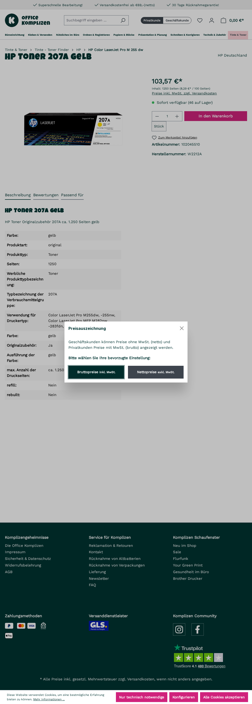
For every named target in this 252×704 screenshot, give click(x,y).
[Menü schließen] (182, 328)
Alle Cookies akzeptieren (224, 697)
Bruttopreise (96, 372)
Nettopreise (155, 372)
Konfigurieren (184, 697)
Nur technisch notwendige (141, 697)
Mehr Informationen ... (49, 699)
